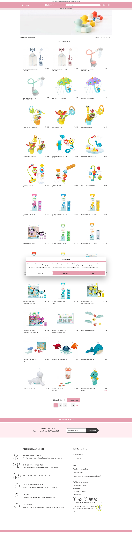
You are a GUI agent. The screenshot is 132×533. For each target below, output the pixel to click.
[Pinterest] (85, 499)
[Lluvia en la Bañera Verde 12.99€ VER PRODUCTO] (65, 86)
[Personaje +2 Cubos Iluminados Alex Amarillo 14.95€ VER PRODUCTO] (94, 289)
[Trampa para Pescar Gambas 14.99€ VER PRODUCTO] (65, 376)
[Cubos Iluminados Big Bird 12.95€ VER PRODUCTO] (94, 202)
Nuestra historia (78, 454)
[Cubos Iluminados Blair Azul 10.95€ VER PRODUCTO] (65, 289)
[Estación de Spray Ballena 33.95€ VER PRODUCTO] (94, 144)
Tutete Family (78, 472)
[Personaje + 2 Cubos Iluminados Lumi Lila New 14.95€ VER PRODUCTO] (36, 231)
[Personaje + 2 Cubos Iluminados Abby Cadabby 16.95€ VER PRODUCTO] (36, 318)
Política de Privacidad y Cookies (89, 267)
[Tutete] (53, 6)
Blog (74, 465)
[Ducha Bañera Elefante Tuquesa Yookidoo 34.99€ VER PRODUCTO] (36, 86)
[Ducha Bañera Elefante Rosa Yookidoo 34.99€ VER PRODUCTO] (94, 57)
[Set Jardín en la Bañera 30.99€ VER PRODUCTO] (36, 144)
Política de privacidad (80, 482)
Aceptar (92, 273)
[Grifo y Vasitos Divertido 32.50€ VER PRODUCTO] (94, 173)
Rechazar (66, 273)
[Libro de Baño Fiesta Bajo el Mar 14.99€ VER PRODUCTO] (36, 347)
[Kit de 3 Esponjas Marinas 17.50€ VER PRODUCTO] (65, 347)
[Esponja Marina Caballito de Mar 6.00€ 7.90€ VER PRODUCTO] (94, 376)
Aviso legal (76, 488)
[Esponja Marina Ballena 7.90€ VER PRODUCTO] (94, 347)
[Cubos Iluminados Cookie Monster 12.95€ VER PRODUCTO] (65, 202)
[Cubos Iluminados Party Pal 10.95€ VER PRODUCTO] (94, 231)
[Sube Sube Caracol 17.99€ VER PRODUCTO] (94, 115)
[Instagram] (96, 499)
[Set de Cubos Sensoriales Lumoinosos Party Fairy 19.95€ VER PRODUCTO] (65, 318)
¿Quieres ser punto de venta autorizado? (87, 476)
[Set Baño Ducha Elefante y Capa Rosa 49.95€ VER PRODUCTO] (65, 57)
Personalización (78, 458)
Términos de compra (80, 491)
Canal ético (77, 494)
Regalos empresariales (81, 469)
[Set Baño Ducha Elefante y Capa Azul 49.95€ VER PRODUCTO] (36, 57)
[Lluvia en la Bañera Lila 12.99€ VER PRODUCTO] (94, 86)
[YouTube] (91, 499)
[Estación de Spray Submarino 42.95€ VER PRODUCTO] (36, 173)
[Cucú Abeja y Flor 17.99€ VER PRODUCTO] (65, 115)
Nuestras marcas (79, 461)
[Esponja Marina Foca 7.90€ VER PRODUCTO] (36, 376)
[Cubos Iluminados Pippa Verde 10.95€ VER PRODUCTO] (65, 231)
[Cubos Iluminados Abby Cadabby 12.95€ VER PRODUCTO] (36, 202)
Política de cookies (79, 485)
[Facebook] (74, 499)
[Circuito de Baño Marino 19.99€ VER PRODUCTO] (94, 318)
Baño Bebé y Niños (23, 37)
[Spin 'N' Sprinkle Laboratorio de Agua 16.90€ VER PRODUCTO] (65, 173)
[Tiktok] (80, 499)
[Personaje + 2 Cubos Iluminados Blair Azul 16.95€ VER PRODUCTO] (36, 289)
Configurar (40, 273)
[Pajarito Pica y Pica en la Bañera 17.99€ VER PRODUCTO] (36, 115)
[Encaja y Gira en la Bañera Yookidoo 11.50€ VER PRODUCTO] (65, 144)
